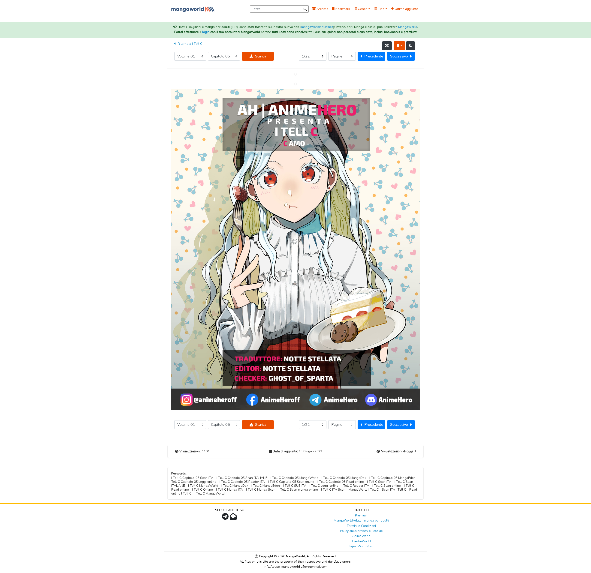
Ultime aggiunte (406, 9)
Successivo (399, 56)
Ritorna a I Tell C (189, 44)
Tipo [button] (380, 9)
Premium (361, 515)
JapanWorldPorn (361, 546)
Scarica (260, 56)
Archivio (322, 9)
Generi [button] (362, 9)
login (205, 32)
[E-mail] (234, 518)
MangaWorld (407, 27)
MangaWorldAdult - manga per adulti (361, 520)
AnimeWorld (361, 536)
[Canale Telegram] (226, 518)
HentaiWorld (361, 541)
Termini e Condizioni (361, 526)
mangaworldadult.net (317, 27)
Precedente (373, 56)
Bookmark (342, 9)
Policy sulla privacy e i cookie (361, 531)
